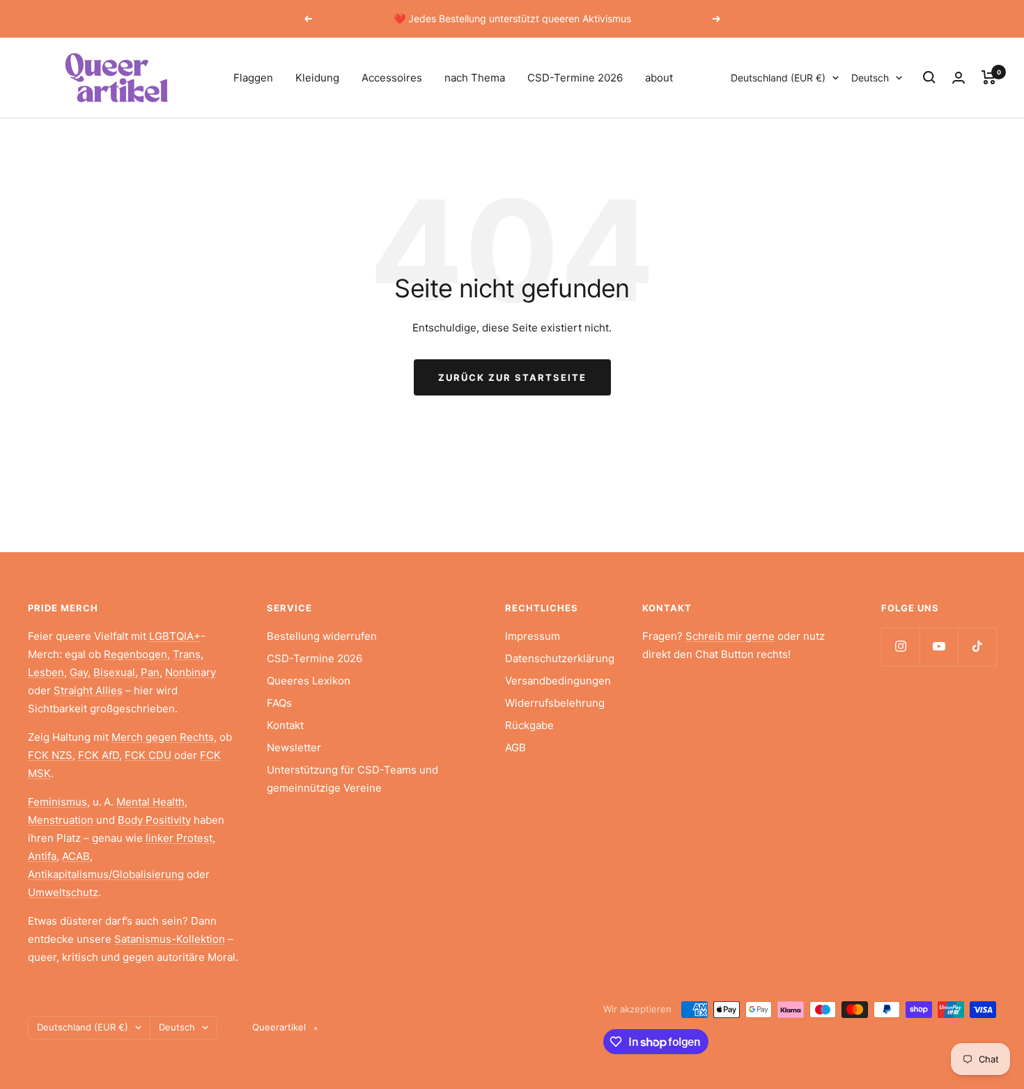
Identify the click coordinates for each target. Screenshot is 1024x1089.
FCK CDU (148, 755)
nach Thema (474, 77)
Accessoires (392, 77)
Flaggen (253, 77)
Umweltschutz (63, 892)
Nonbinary (190, 672)
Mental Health (150, 801)
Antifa (42, 856)
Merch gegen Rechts (162, 737)
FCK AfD (98, 755)
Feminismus (57, 801)
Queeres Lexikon (308, 680)
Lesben (46, 672)
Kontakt (285, 725)
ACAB (76, 856)
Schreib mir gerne (730, 636)
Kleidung (317, 77)
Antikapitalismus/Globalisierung (106, 874)
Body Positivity (154, 819)
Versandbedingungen (558, 680)
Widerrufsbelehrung (555, 703)
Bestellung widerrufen (322, 636)
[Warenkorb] (989, 77)
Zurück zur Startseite (512, 377)
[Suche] (929, 77)
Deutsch (870, 78)
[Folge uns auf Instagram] (900, 646)
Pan (150, 672)
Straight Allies (88, 690)
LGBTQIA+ (175, 636)
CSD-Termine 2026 (575, 77)
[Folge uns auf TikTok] (977, 646)
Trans (187, 654)
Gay (79, 672)
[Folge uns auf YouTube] (939, 646)
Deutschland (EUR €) (778, 78)
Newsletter (294, 747)
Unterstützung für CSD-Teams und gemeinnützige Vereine (352, 778)
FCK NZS (50, 755)
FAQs (279, 703)
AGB (515, 747)
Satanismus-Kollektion (169, 939)
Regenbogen (135, 654)
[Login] (958, 78)
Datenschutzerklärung (559, 658)
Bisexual (114, 672)
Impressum (532, 636)
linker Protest (179, 838)
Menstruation (60, 819)
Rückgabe (529, 725)
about (659, 77)
